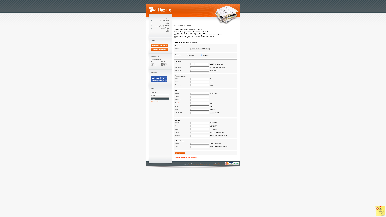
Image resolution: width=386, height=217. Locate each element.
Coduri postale (192, 164)
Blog (167, 30)
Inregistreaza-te (164, 20)
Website (177, 135)
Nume (177, 82)
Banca (177, 143)
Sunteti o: (178, 55)
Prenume (178, 85)
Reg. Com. (178, 70)
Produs (177, 48)
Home (167, 19)
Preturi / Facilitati (164, 25)
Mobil (177, 129)
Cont (176, 146)
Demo (167, 22)
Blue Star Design (196, 163)
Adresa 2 (177, 96)
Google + (218, 163)
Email (177, 132)
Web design (221, 164)
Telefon (177, 122)
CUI (176, 64)
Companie (178, 67)
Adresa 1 (177, 93)
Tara (176, 109)
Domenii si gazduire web (201, 164)
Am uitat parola (155, 101)
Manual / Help (165, 28)
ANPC (222, 163)
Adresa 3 (177, 100)
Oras (176, 103)
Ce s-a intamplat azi (213, 164)
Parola (153, 95)
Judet (176, 106)
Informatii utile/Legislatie (162, 27)
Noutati (167, 23)
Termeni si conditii (211, 163)
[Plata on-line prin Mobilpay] (232, 164)
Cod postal (178, 112)
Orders (167, 31)
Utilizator (153, 92)
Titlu (176, 78)
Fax (176, 126)
